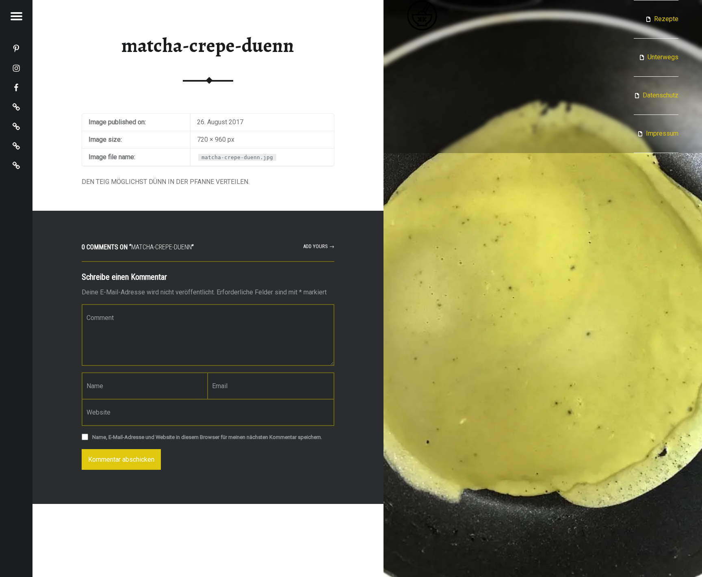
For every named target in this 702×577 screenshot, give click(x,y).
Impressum (662, 133)
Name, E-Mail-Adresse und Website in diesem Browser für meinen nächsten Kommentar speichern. (207, 437)
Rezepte (666, 19)
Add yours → (318, 246)
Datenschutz (660, 95)
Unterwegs (663, 57)
